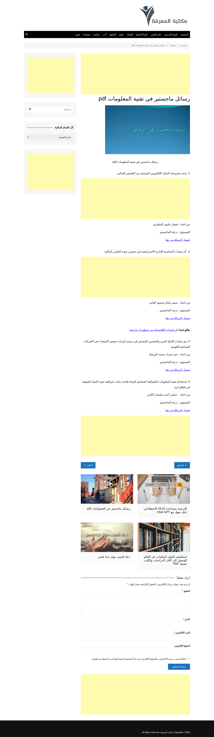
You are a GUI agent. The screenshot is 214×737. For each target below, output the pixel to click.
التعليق (186, 591)
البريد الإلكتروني (182, 632)
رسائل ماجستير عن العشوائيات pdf (108, 508)
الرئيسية (185, 34)
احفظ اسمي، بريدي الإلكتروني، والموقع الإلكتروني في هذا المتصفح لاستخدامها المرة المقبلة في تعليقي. (138, 659)
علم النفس (156, 34)
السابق (180, 465)
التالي (90, 465)
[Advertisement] (135, 74)
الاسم (186, 619)
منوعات (86, 34)
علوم (121, 34)
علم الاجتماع (142, 34)
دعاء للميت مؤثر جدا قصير (114, 556)
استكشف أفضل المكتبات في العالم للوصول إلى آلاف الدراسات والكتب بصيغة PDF (165, 560)
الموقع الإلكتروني (182, 645)
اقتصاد (130, 34)
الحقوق (112, 34)
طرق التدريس (171, 34)
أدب (104, 34)
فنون (77, 34)
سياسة (96, 34)
